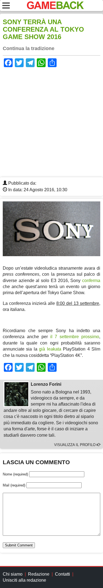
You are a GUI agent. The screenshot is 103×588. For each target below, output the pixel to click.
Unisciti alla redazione (24, 580)
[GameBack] (55, 7)
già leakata (50, 349)
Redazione (38, 574)
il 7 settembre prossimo (74, 336)
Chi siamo (13, 574)
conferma (91, 280)
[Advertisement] (51, 122)
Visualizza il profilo (75, 445)
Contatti (62, 574)
